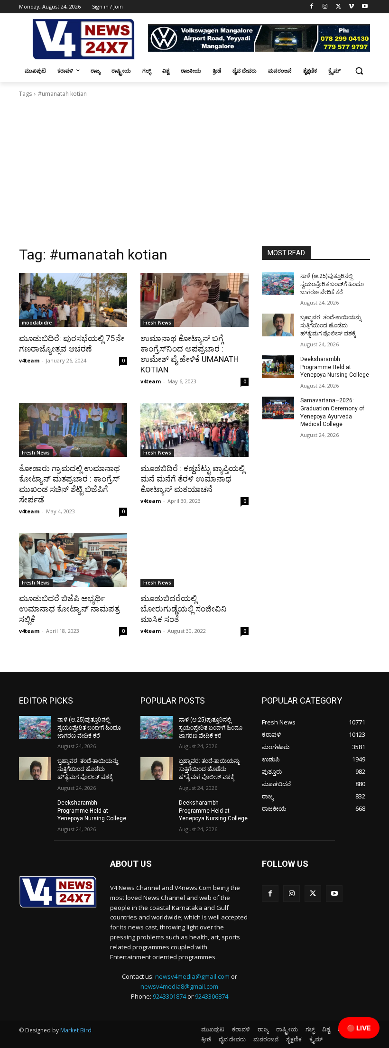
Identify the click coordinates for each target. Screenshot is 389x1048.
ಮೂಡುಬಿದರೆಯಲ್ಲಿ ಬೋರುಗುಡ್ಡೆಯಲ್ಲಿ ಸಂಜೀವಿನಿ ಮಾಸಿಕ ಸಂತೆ (183, 609)
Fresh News (157, 322)
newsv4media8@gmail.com (179, 986)
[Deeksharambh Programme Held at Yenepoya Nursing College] (278, 366)
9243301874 (169, 996)
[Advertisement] (194, 174)
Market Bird (76, 1030)
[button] (359, 71)
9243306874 (211, 996)
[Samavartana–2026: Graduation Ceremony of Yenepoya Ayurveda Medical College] (278, 408)
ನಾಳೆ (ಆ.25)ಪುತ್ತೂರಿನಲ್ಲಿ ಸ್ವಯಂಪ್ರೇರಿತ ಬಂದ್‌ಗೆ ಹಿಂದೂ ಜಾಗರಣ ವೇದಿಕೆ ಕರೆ (332, 284)
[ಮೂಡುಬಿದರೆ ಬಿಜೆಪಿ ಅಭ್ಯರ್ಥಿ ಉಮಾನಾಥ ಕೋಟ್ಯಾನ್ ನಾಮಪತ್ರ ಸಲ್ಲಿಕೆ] (73, 560)
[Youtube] (364, 6)
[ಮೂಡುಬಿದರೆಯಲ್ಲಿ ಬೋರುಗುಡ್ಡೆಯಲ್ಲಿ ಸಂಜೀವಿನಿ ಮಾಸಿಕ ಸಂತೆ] (194, 560)
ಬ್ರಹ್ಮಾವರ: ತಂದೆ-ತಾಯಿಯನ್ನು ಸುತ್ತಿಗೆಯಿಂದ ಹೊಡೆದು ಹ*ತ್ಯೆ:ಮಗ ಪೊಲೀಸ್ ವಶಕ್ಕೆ (330, 325)
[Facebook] (311, 6)
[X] (338, 6)
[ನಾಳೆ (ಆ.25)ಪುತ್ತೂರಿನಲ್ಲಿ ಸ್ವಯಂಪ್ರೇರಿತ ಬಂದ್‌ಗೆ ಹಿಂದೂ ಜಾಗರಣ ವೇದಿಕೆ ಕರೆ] (278, 283)
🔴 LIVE (359, 1028)
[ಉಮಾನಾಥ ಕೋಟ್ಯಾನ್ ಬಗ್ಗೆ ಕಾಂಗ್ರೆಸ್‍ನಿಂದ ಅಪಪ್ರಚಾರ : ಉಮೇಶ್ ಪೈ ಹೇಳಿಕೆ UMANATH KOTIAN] (194, 300)
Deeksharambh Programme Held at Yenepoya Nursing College (334, 367)
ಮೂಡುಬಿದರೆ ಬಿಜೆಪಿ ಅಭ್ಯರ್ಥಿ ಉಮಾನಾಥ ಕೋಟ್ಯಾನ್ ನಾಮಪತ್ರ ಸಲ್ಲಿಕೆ (69, 609)
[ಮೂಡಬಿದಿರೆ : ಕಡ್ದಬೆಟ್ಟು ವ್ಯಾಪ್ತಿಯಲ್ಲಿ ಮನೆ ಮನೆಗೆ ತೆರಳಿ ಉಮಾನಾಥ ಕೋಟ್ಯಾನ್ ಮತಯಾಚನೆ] (194, 430)
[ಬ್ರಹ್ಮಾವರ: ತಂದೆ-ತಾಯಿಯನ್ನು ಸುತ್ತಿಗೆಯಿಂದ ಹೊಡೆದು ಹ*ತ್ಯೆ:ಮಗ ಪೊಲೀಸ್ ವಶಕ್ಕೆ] (278, 325)
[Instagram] (325, 6)
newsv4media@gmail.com (192, 976)
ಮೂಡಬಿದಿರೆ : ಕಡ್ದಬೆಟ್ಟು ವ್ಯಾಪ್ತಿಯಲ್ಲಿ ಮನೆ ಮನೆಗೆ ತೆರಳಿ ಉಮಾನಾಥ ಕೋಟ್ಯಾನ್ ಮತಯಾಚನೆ (192, 479)
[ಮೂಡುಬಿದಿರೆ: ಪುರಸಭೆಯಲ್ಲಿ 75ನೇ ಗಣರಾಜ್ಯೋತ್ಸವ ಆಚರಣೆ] (73, 300)
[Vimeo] (351, 6)
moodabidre (37, 322)
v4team (29, 360)
